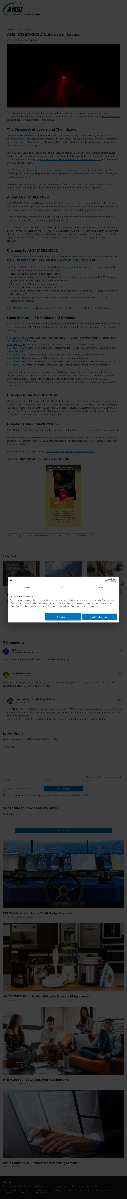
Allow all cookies (99, 617)
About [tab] (100, 587)
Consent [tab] (26, 587)
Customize (61, 617)
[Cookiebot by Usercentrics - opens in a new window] (106, 580)
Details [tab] (64, 587)
